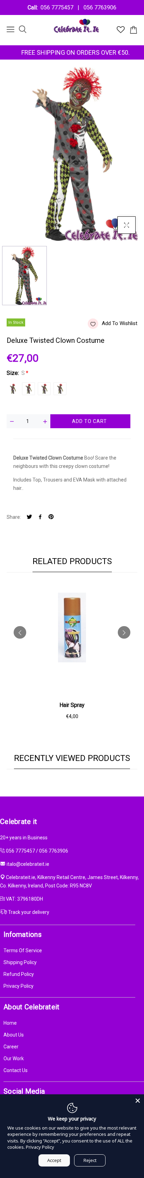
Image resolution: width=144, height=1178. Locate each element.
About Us (13, 1035)
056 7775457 (58, 7)
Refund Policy (18, 974)
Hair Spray (72, 705)
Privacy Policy (18, 986)
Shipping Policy (20, 962)
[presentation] (20, 632)
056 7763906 (98, 7)
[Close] (137, 1100)
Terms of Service (22, 950)
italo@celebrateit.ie (28, 864)
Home (10, 1023)
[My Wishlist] (121, 31)
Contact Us (15, 1070)
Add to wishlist (119, 323)
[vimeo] (51, 517)
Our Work (13, 1058)
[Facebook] (40, 517)
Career (11, 1046)
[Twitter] (29, 517)
